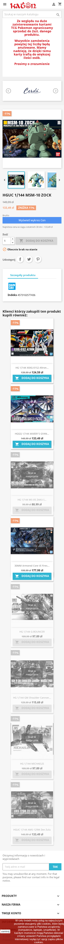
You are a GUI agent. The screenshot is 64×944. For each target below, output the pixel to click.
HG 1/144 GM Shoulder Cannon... (32, 697)
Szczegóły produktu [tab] (22, 275)
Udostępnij (20, 259)
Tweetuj (29, 259)
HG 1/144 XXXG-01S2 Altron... (32, 367)
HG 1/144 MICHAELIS (32, 763)
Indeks (12, 295)
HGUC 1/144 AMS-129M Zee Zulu (32, 829)
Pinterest (37, 259)
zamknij (5, 931)
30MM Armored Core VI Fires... (32, 565)
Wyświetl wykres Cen (32, 220)
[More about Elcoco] (32, 90)
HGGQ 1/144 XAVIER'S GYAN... (32, 433)
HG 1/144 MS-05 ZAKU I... (32, 499)
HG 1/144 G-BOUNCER (32, 631)
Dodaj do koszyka (36, 241)
